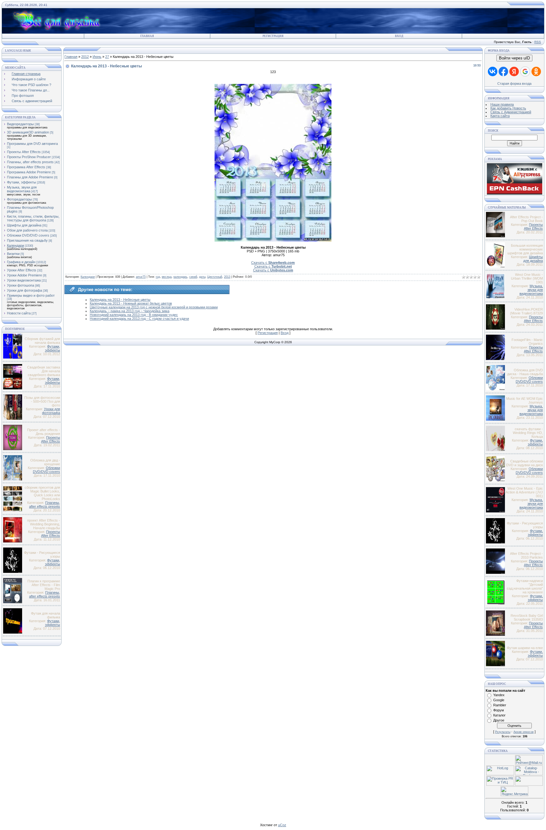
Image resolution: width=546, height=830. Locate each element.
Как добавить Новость (508, 108)
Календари (15, 245)
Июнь (97, 57)
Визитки (13, 254)
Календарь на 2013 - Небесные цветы (120, 299)
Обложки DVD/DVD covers (28, 235)
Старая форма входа (514, 83)
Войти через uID (514, 58)
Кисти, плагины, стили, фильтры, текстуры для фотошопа (33, 218)
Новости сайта (19, 313)
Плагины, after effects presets (30, 162)
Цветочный (214, 276)
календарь (180, 276)
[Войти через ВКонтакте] (492, 71)
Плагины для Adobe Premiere (30, 177)
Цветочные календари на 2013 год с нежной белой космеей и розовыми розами (154, 307)
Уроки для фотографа (24, 290)
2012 (85, 57)
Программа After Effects (26, 167)
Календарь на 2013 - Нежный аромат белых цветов (131, 303)
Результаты (502, 732)
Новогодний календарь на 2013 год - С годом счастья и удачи (139, 318)
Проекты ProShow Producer (29, 157)
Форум (498, 710)
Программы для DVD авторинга (32, 144)
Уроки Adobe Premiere (24, 275)
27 (107, 57)
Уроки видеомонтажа (24, 280)
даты (202, 276)
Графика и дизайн (21, 262)
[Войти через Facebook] (503, 71)
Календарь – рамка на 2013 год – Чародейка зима (129, 311)
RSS (537, 42)
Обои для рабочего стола (27, 230)
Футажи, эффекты (21, 182)
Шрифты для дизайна (24, 225)
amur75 (141, 276)
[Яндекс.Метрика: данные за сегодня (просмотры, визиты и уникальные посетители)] (514, 791)
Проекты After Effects (24, 152)
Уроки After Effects (21, 270)
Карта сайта (500, 116)
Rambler (499, 705)
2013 (227, 276)
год (158, 276)
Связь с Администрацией (510, 112)
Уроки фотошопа (20, 285)
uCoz (282, 825)
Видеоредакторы (20, 124)
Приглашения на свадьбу (27, 240)
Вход (399, 36)
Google (498, 700)
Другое (498, 720)
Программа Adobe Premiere (29, 172)
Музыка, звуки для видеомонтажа (22, 189)
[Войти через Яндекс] (514, 71)
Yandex (499, 695)
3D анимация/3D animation (28, 132)
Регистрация (273, 36)
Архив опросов (523, 732)
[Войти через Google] (525, 71)
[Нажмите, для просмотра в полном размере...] (273, 240)
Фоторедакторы (19, 199)
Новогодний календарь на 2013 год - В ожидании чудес (134, 315)
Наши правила (502, 104)
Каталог (499, 715)
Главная (147, 36)
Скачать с (273, 262)
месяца (167, 276)
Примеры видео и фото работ (31, 295)
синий (193, 276)
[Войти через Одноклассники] (536, 71)
